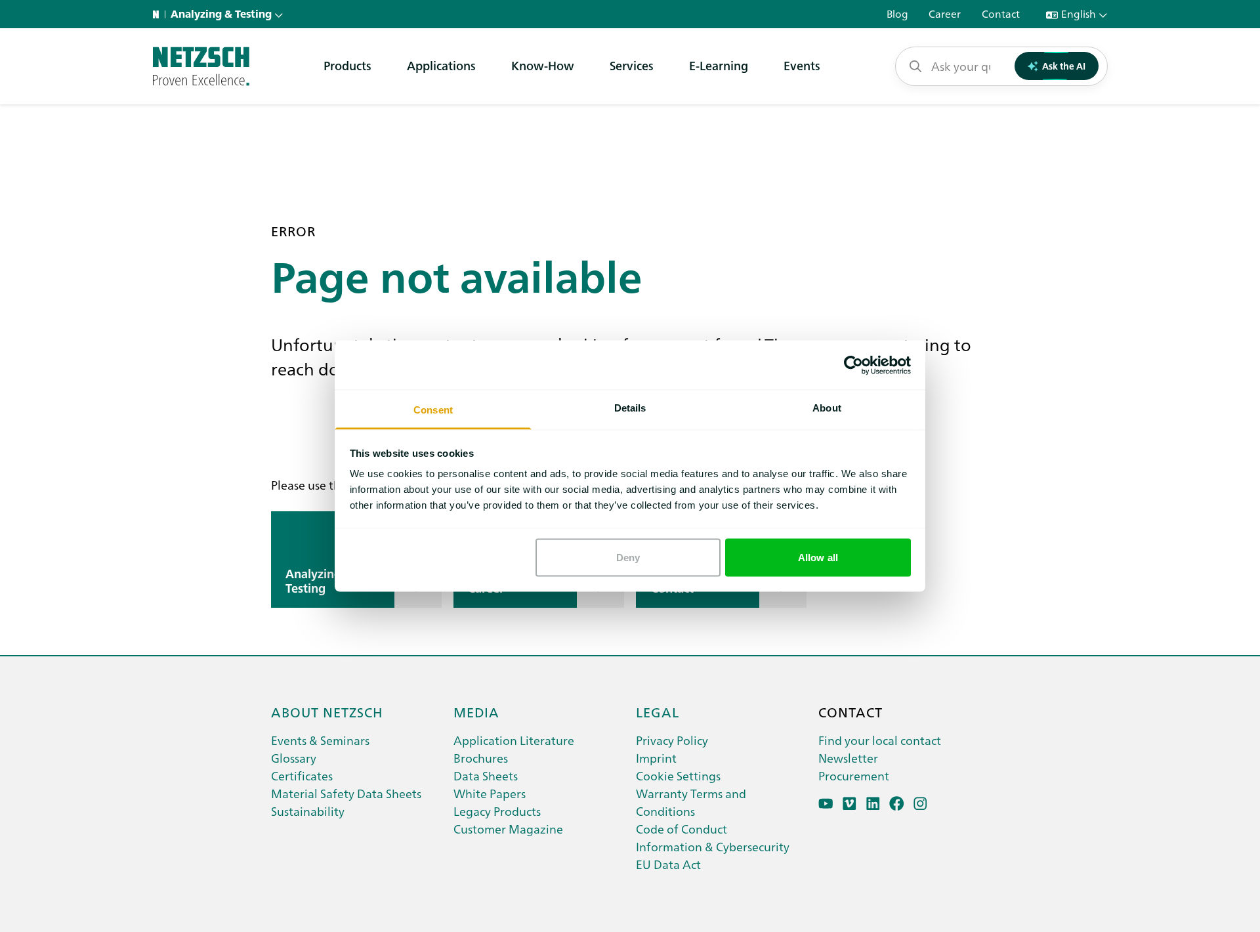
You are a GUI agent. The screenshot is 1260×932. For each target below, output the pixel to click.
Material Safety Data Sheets (346, 793)
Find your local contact (879, 740)
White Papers (489, 793)
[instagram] (920, 803)
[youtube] (825, 803)
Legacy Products (497, 811)
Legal (657, 711)
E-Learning (718, 65)
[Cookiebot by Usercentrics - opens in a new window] (853, 365)
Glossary (293, 758)
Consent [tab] (433, 409)
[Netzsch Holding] (159, 14)
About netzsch (327, 711)
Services (632, 65)
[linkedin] (873, 803)
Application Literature (513, 740)
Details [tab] (630, 407)
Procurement (853, 775)
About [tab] (826, 407)
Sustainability (308, 811)
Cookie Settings (678, 775)
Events (802, 65)
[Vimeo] (849, 803)
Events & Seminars (320, 740)
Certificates (302, 775)
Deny (628, 556)
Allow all (818, 556)
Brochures (480, 758)
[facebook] (896, 803)
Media (476, 711)
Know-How (542, 65)
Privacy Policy (672, 740)
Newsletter (848, 758)
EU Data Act (668, 864)
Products (347, 65)
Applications (441, 65)
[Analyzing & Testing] (201, 66)
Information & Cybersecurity (712, 846)
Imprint (656, 758)
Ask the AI (1063, 65)
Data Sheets (485, 775)
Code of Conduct (681, 828)
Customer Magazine (508, 828)
